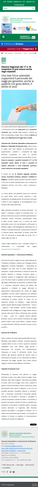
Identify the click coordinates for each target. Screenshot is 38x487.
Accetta (34, 485)
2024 (25, 53)
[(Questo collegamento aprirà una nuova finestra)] (19, 28)
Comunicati (18, 53)
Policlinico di (13, 43)
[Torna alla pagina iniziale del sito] (2, 53)
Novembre (32, 53)
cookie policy (10, 485)
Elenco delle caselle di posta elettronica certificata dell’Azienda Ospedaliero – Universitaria (16, 449)
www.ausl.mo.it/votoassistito (10, 249)
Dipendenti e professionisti (26, 37)
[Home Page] (19, 17)
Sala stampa (8, 53)
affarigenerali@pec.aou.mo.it (14, 446)
